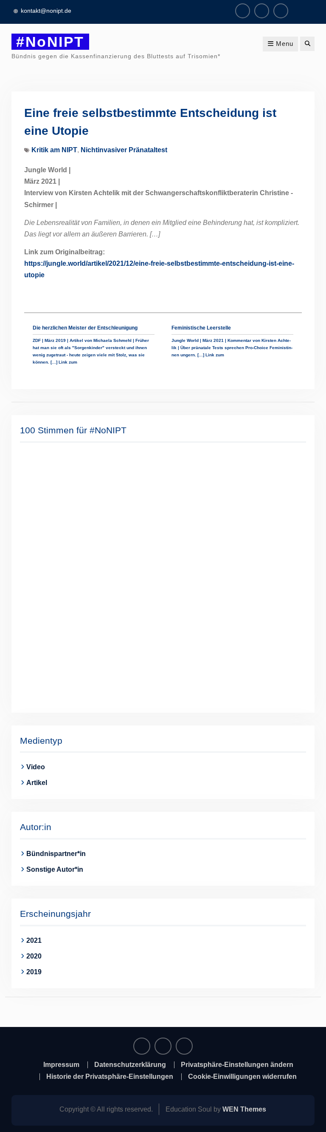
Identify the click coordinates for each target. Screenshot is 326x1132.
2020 (34, 956)
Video (35, 767)
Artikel (36, 782)
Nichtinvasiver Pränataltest (124, 150)
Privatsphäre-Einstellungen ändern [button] (237, 1064)
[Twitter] (280, 10)
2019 (34, 972)
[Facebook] (242, 10)
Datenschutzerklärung (130, 1064)
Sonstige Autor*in (54, 869)
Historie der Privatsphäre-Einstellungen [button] (109, 1076)
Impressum (61, 1064)
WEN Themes (244, 1109)
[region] (163, 576)
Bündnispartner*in (56, 853)
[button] (33, 576)
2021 (34, 940)
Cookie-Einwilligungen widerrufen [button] (242, 1076)
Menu (284, 43)
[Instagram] (261, 10)
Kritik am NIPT (54, 150)
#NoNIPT (50, 42)
